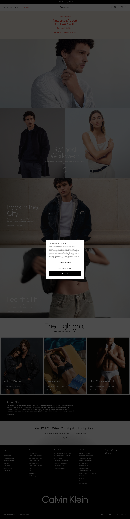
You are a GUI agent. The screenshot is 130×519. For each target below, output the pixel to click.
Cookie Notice (55, 258)
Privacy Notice (66, 258)
